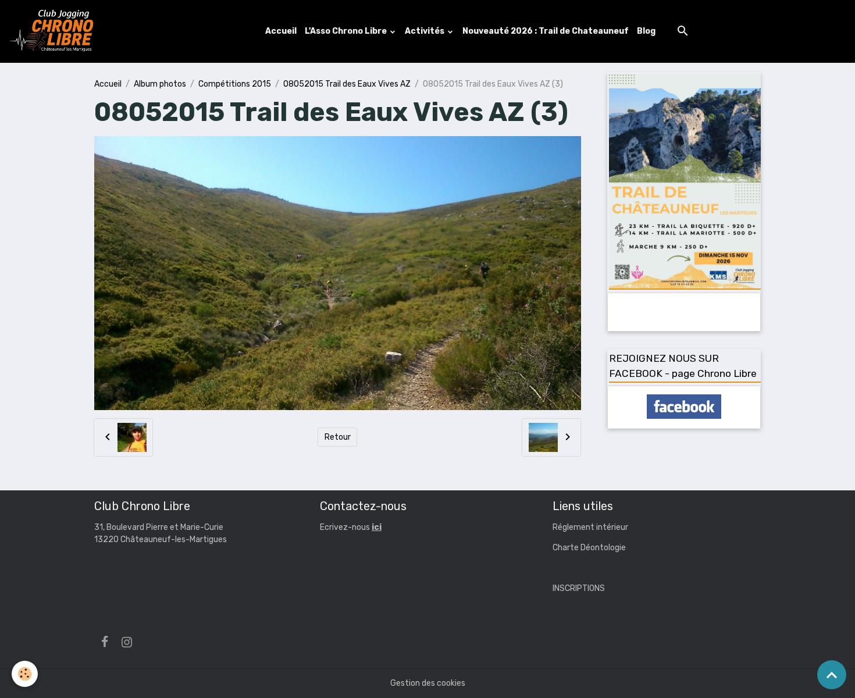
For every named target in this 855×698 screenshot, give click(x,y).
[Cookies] (25, 674)
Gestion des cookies (427, 683)
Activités (425, 31)
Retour (338, 437)
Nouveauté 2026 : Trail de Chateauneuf (545, 31)
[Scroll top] (831, 674)
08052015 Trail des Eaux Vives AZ (347, 84)
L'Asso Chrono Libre (347, 31)
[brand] (54, 31)
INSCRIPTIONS (579, 588)
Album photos (160, 84)
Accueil (281, 31)
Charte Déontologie (589, 548)
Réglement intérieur (590, 527)
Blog (646, 31)
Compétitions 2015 (234, 84)
